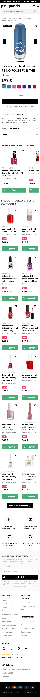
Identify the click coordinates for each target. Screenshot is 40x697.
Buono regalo (26, 632)
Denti (4, 618)
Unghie (28, 18)
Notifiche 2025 (7, 673)
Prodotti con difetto (9, 629)
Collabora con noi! (28, 628)
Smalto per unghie (9, 20)
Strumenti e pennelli (10, 614)
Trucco (20, 18)
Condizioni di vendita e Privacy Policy (16, 669)
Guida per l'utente (28, 603)
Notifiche (5, 676)
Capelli (4, 607)
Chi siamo (24, 635)
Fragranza (6, 611)
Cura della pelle (8, 604)
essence (12, 18)
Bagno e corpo (7, 621)
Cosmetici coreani (9, 625)
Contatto (24, 625)
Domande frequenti (28, 621)
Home (5, 18)
